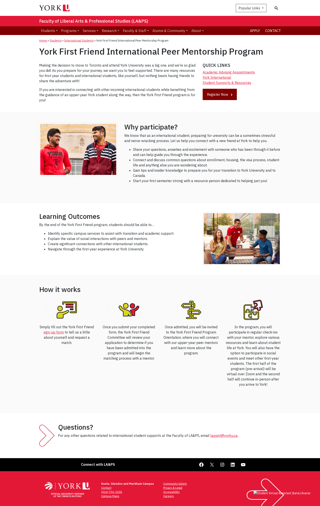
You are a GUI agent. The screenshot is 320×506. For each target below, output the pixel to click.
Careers (168, 496)
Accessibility (171, 492)
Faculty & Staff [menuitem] (134, 30)
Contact (273, 30)
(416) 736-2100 (111, 492)
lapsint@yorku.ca (223, 435)
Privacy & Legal (172, 488)
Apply (255, 30)
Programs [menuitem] (69, 30)
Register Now (218, 94)
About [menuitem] (196, 30)
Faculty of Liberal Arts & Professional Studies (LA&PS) (93, 21)
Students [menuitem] (48, 30)
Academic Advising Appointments (229, 72)
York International (217, 77)
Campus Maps (110, 496)
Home (43, 40)
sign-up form (54, 332)
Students (56, 40)
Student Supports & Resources (227, 82)
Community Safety (175, 484)
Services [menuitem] (89, 30)
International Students (79, 40)
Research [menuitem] (109, 30)
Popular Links (250, 8)
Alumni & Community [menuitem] (168, 30)
